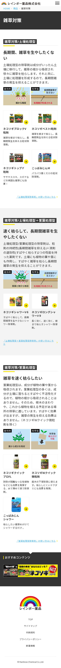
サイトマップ (30, 626)
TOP (30, 619)
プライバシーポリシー (30, 639)
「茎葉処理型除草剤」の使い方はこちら (36, 541)
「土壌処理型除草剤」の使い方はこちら (36, 197)
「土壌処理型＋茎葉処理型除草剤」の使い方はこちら (28, 342)
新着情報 (30, 645)
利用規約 (30, 632)
